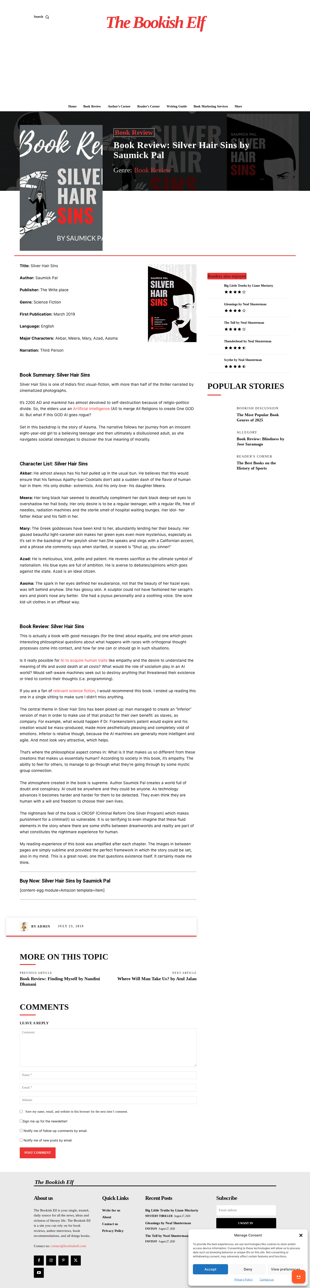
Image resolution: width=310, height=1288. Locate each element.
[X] (155, 186)
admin (43, 926)
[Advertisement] (155, 67)
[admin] (25, 926)
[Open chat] (298, 1276)
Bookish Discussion (258, 408)
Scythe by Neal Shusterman (243, 360)
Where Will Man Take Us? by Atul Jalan (157, 978)
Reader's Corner (254, 456)
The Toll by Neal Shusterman (244, 322)
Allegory (247, 432)
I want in (245, 1223)
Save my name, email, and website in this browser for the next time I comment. (76, 1111)
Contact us (267, 1279)
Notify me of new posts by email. (48, 1140)
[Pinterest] (166, 186)
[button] (301, 1235)
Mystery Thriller (158, 1216)
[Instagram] (51, 1261)
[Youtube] (39, 1273)
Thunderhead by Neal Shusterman (247, 341)
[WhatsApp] (176, 186)
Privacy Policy (243, 1279)
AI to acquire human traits (84, 660)
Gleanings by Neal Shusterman (245, 304)
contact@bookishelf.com (68, 1246)
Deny (248, 1269)
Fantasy (151, 1228)
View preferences (285, 1269)
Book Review (134, 132)
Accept (210, 1269)
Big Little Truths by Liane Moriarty (248, 285)
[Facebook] (145, 186)
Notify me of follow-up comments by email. (55, 1131)
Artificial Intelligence (91, 408)
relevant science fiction (74, 691)
